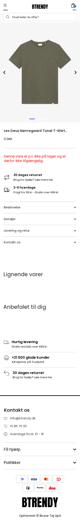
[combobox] (39, 17)
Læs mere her (44, 180)
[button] (5, 5)
